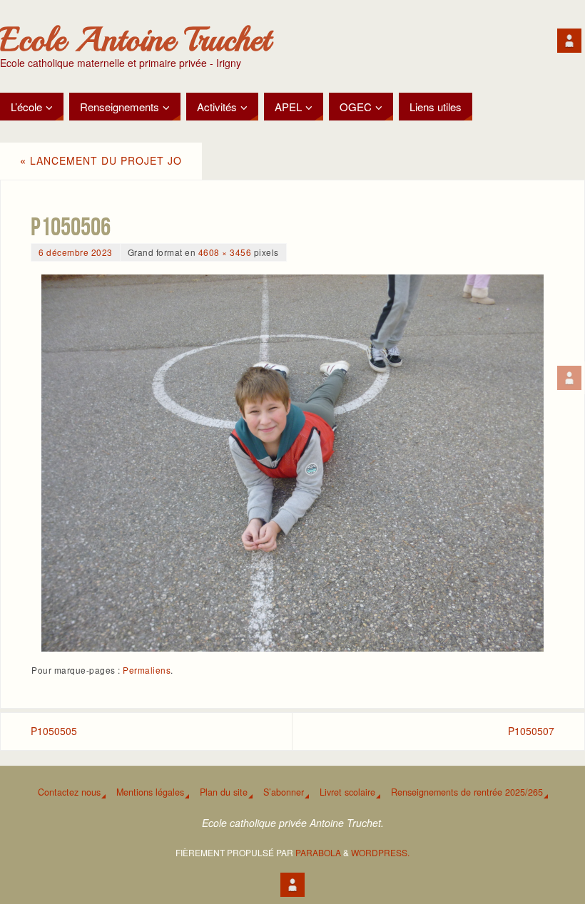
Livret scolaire (347, 792)
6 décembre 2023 (76, 252)
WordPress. (380, 852)
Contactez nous (69, 792)
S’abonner (283, 792)
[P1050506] (292, 462)
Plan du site (224, 792)
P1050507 (531, 731)
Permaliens (147, 670)
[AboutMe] (569, 378)
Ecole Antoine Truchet (135, 40)
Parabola (318, 852)
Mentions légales (150, 792)
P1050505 (54, 731)
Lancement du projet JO (101, 160)
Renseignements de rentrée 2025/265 (467, 792)
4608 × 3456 (225, 252)
